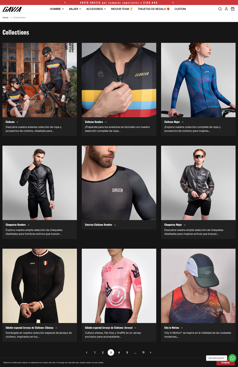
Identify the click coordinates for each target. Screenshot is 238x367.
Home (5, 17)
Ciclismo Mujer (172, 122)
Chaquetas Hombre (16, 225)
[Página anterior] (86, 352)
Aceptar (225, 362)
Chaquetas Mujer (173, 225)
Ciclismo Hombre (94, 122)
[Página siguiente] (150, 352)
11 (143, 352)
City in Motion (171, 327)
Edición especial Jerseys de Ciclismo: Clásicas (29, 327)
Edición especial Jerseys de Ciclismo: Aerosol (108, 327)
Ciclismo (10, 122)
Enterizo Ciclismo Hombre (98, 225)
